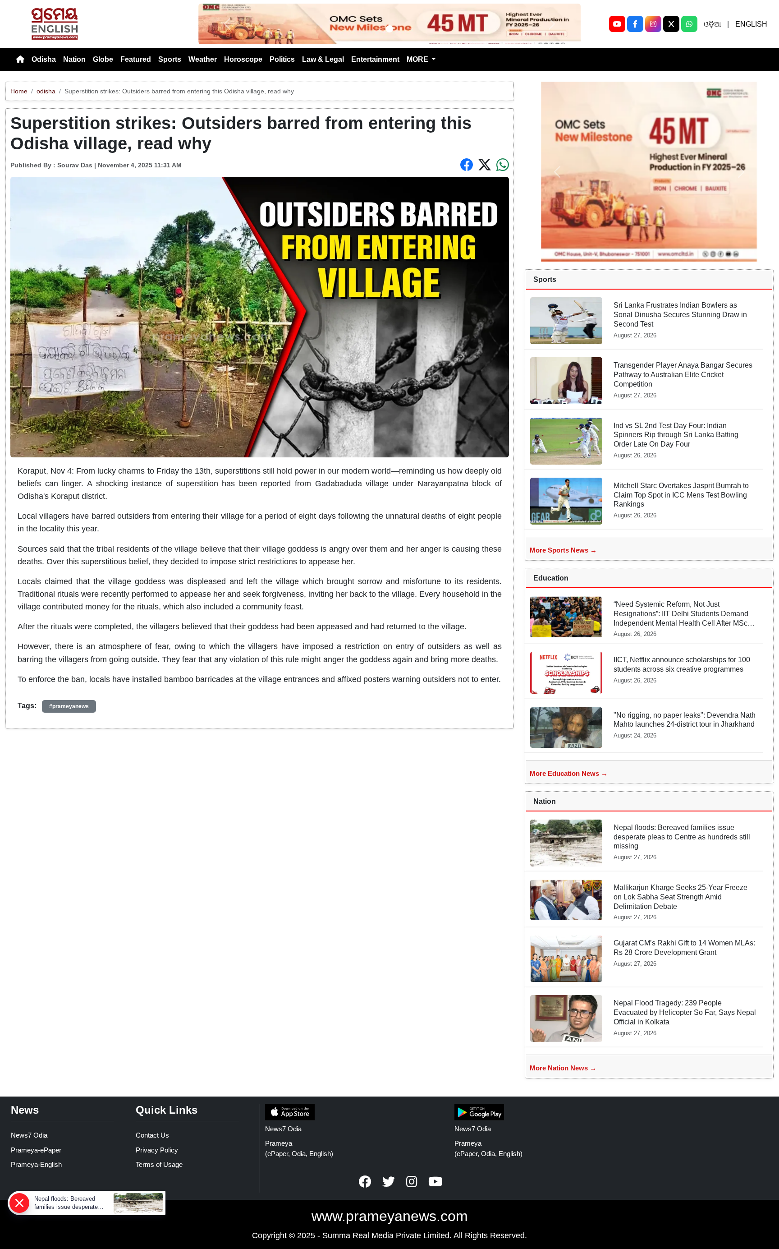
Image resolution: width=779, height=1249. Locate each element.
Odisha (44, 59)
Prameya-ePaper (36, 1150)
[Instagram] (653, 24)
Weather (202, 59)
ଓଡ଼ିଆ (712, 24)
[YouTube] (617, 24)
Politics (282, 59)
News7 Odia (29, 1135)
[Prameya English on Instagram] (412, 1182)
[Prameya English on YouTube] (435, 1182)
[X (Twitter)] (671, 24)
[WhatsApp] (689, 24)
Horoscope (243, 59)
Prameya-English (36, 1164)
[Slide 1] (389, 29)
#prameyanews (69, 706)
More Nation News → (563, 1068)
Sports (169, 59)
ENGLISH (751, 24)
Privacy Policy (157, 1150)
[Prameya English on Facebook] (365, 1182)
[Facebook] (635, 24)
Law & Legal (323, 59)
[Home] (20, 60)
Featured (135, 59)
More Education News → (569, 773)
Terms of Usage (159, 1164)
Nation (74, 59)
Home (18, 91)
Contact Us (152, 1135)
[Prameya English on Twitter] (388, 1182)
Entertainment (375, 59)
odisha (46, 91)
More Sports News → (563, 550)
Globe (103, 59)
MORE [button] (418, 59)
